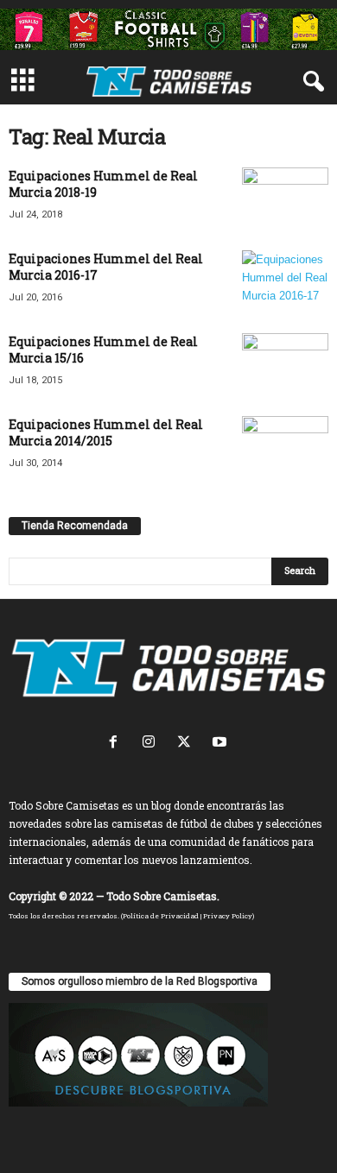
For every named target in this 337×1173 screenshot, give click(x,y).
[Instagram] (152, 743)
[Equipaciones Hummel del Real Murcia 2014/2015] (285, 440)
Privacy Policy (227, 915)
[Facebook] (117, 743)
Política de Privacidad (161, 915)
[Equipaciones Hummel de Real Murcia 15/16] (285, 365)
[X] (188, 743)
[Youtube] (222, 743)
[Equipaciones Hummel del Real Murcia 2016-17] (285, 282)
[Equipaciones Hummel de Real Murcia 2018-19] (285, 199)
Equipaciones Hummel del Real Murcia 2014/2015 (106, 432)
